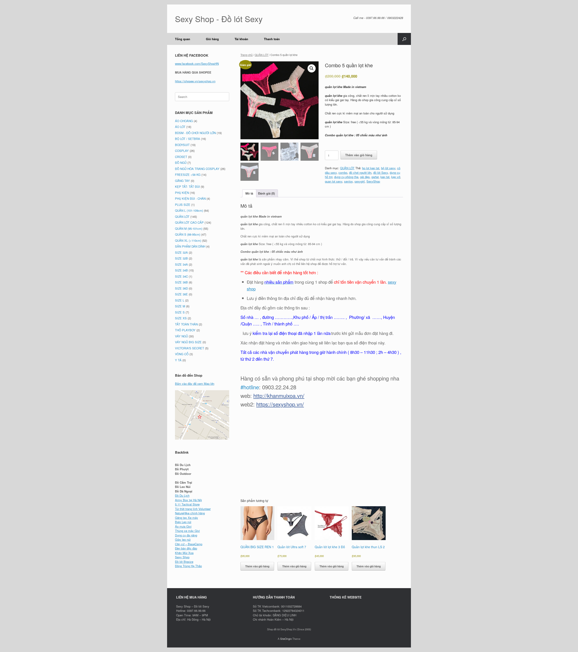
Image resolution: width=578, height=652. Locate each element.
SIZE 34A (181, 264)
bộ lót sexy (388, 168)
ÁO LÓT (180, 127)
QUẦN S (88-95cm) (187, 234)
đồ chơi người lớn (360, 172)
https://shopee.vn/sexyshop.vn (195, 81)
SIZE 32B (181, 258)
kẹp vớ (395, 177)
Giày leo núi (183, 539)
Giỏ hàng (212, 39)
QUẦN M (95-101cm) (188, 228)
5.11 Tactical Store (187, 504)
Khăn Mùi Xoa (184, 553)
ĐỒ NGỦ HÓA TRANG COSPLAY (197, 169)
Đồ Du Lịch (182, 495)
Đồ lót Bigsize (184, 561)
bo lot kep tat (370, 168)
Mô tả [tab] (249, 193)
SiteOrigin (286, 638)
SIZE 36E (181, 294)
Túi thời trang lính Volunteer (193, 509)
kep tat (384, 177)
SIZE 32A (181, 252)
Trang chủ (246, 55)
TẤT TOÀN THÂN (186, 324)
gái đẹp (365, 177)
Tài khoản (241, 39)
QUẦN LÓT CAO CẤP (189, 222)
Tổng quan (182, 39)
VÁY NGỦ (181, 336)
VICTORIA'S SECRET (189, 348)
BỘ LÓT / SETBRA (187, 139)
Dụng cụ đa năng (186, 535)
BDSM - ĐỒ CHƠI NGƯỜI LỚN (195, 133)
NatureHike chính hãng (190, 513)
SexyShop (373, 181)
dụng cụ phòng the (346, 177)
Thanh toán (272, 39)
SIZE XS (181, 318)
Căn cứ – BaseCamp (188, 544)
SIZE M (180, 306)
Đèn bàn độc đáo (186, 548)
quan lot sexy (333, 181)
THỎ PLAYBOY (185, 330)
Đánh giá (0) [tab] (266, 193)
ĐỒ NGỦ (180, 162)
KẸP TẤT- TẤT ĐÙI (187, 186)
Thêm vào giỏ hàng (358, 155)
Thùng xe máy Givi (187, 531)
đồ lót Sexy (380, 172)
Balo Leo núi (183, 522)
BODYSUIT (182, 145)
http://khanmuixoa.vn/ (278, 395)
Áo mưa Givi (183, 526)
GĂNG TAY (182, 181)
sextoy (348, 181)
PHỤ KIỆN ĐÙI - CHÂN (190, 198)
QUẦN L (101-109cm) (189, 210)
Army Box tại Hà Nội (188, 500)
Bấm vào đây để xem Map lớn (194, 383)
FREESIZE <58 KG (187, 174)
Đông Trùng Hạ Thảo (188, 566)
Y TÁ (178, 360)
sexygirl (359, 181)
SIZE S (180, 312)
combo (342, 172)
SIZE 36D (181, 288)
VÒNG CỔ (182, 354)
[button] (404, 39)
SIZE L (179, 300)
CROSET (181, 157)
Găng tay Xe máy (186, 517)
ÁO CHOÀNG (184, 121)
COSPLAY (182, 150)
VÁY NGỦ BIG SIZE (188, 342)
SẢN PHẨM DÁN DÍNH (190, 246)
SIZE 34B (181, 270)
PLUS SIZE (182, 204)
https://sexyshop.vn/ (280, 404)
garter (375, 177)
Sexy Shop (182, 557)
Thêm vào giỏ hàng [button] (257, 566)
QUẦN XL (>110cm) (188, 240)
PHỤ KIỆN (182, 192)
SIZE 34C (181, 276)
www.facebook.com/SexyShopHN (197, 63)
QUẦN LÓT (261, 55)
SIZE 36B (181, 282)
